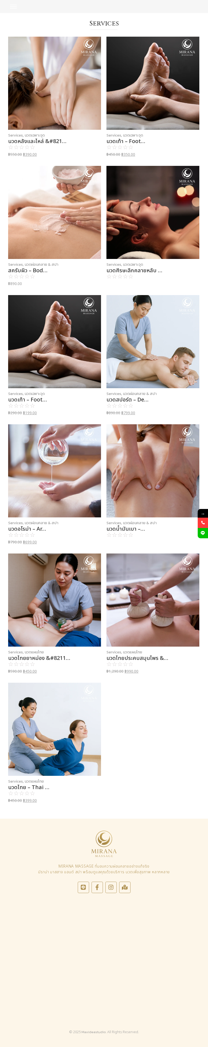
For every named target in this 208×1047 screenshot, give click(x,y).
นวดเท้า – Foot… (125, 141)
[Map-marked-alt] (125, 887)
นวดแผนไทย (34, 652)
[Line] (83, 887)
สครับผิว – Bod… (27, 271)
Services (16, 135)
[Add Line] (203, 533)
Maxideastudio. (94, 1032)
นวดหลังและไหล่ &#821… (37, 141)
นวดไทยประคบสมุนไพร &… (137, 658)
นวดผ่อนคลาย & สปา (41, 264)
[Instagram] (111, 887)
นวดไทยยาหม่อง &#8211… (39, 658)
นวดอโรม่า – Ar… (27, 529)
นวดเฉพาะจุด (35, 135)
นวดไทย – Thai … (28, 788)
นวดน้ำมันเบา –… (125, 529)
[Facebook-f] (97, 887)
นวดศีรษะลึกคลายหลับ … (134, 271)
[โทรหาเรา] (203, 523)
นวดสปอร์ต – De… (127, 400)
